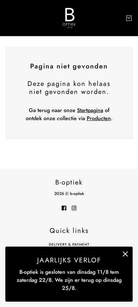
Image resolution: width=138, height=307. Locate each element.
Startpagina (90, 110)
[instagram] (74, 207)
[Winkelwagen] (129, 18)
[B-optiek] (69, 18)
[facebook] (64, 207)
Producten (99, 118)
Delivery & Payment (69, 244)
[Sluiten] (125, 254)
